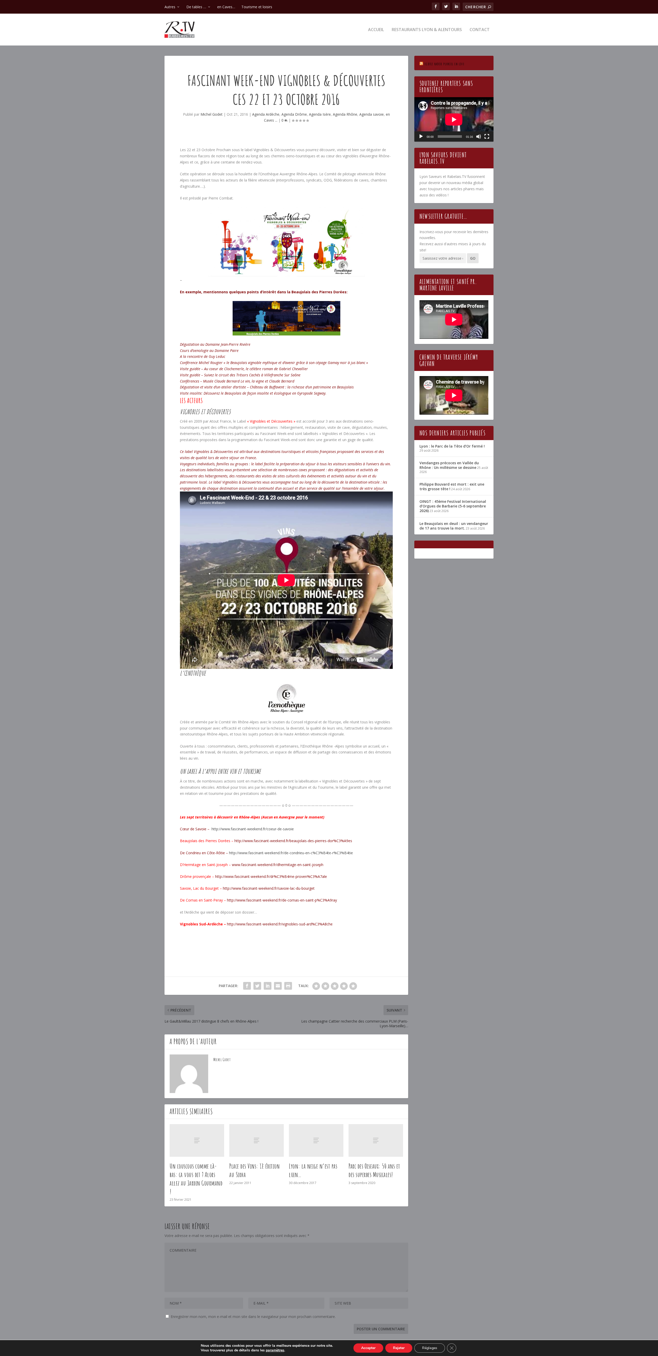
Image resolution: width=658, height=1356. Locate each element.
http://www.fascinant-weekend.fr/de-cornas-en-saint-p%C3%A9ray (282, 900)
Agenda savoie (371, 114)
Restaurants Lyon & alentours (427, 30)
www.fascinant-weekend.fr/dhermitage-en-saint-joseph (277, 864)
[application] (454, 119)
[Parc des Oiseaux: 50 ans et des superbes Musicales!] (376, 1140)
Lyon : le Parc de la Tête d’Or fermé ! (452, 446)
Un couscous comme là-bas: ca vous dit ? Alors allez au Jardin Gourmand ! (196, 1178)
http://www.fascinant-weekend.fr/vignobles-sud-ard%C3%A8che (280, 924)
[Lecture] (421, 136)
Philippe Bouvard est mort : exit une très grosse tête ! (451, 486)
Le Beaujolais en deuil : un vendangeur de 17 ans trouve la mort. (453, 526)
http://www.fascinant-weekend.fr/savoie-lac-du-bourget (269, 888)
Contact (480, 30)
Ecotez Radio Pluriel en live (444, 64)
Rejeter (399, 1347)
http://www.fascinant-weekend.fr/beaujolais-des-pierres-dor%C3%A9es (293, 840)
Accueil (376, 30)
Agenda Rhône (345, 114)
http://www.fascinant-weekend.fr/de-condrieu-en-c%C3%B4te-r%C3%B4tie (291, 852)
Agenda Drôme (294, 114)
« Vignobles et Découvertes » (271, 421)
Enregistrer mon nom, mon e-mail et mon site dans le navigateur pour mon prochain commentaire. (253, 1316)
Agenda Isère (320, 114)
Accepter (368, 1347)
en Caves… (226, 6)
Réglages (429, 1347)
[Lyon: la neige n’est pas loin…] (316, 1140)
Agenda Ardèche (265, 114)
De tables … (196, 6)
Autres (169, 6)
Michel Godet (211, 114)
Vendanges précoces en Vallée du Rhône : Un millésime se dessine (449, 465)
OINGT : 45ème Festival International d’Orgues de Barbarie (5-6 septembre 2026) (452, 506)
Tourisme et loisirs (256, 6)
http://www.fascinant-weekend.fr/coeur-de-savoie (253, 828)
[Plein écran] (486, 136)
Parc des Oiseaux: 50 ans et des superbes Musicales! (374, 1170)
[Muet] (478, 136)
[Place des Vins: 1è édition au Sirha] (256, 1140)
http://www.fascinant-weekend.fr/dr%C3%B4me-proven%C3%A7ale (271, 876)
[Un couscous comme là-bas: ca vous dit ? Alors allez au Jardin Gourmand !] (197, 1140)
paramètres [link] (275, 1350)
